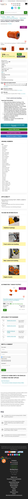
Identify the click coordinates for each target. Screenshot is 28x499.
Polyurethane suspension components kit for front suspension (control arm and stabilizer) (13, 300)
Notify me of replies (7, 357)
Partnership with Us (14, 491)
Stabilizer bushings (9, 228)
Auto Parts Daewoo (5, 380)
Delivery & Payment (14, 483)
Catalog (14, 488)
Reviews (14, 493)
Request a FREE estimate (14, 129)
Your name (3, 347)
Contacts (14, 480)
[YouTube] (8, 455)
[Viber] (15, 8)
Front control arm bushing (11, 244)
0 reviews (10, 23)
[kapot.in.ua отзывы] (6, 458)
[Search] (25, 12)
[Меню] (2, 12)
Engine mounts (8, 277)
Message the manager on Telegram (14, 136)
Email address (4, 352)
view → (2, 72)
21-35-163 (16, 3)
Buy (20, 54)
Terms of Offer (14, 487)
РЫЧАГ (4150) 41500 (11, 336)
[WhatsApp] (19, 8)
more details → (6, 86)
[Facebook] (11, 455)
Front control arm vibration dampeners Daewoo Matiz (13, 382)
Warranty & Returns (14, 485)
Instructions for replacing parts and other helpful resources (14, 125)
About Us (14, 490)
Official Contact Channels (14, 482)
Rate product (4, 358)
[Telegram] (12, 8)
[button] (1, 49)
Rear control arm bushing (11, 260)
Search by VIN (14, 467)
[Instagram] (13, 455)
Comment (3, 363)
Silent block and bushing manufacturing (14, 495)
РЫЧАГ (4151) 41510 (11, 320)
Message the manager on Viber (14, 132)
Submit (3, 370)
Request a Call (14, 465)
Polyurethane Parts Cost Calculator (14, 478)
